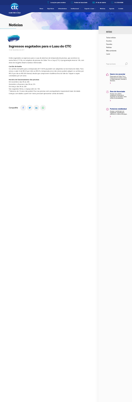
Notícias (102, 8)
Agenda (111, 8)
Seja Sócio (50, 8)
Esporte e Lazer (89, 8)
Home (41, 8)
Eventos (109, 41)
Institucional (75, 8)
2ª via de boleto (101, 2)
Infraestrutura (62, 8)
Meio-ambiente (111, 51)
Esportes (109, 44)
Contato (120, 8)
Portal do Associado (80, 2)
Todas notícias (111, 38)
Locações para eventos (58, 2)
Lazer (108, 54)
